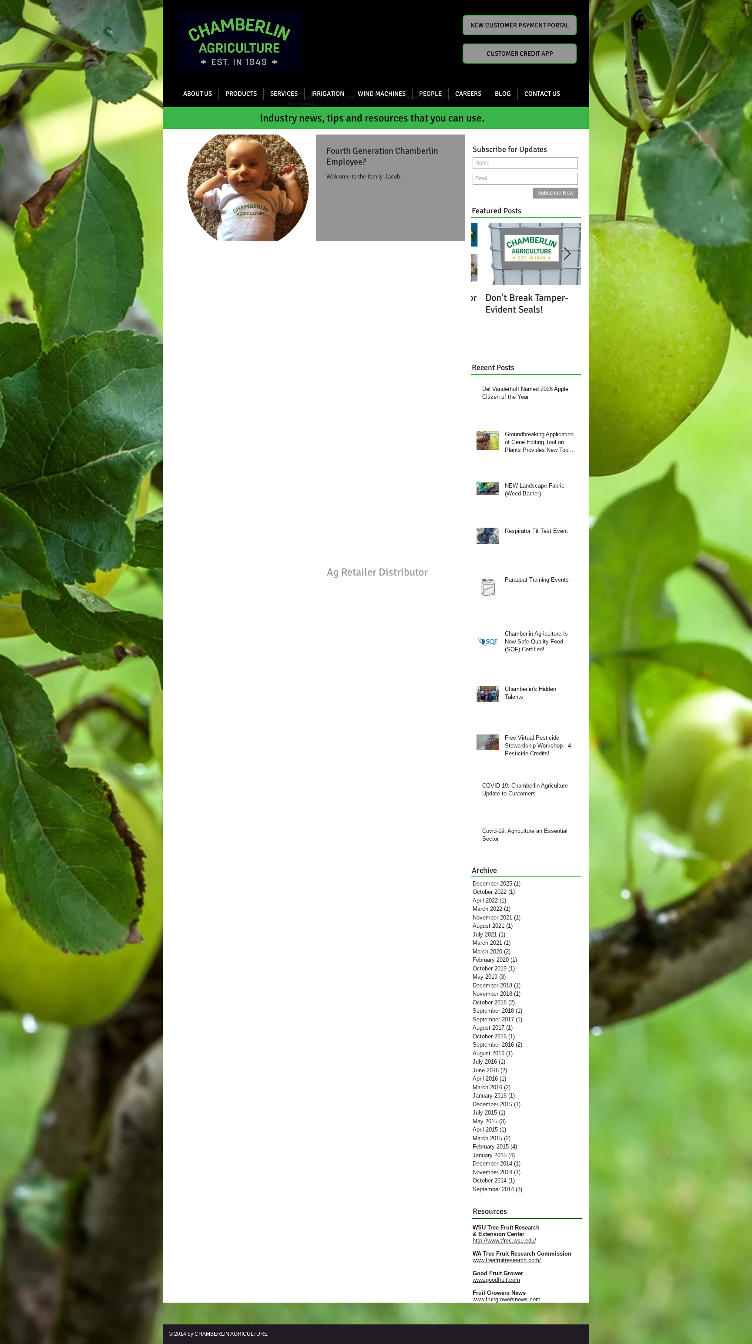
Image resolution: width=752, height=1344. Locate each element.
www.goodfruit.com (496, 1280)
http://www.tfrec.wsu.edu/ (504, 1240)
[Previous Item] (485, 254)
